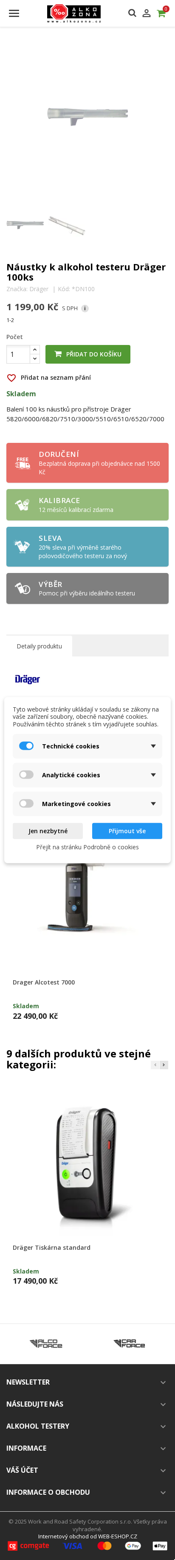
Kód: (64, 289)
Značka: (17, 289)
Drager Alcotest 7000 (44, 982)
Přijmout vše (127, 831)
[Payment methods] (87, 1545)
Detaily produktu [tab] (39, 646)
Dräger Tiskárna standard (51, 1247)
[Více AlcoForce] (45, 1343)
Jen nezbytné (48, 831)
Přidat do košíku (93, 354)
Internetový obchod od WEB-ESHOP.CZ (87, 1536)
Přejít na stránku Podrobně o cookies (87, 847)
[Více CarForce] (129, 1343)
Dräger (38, 289)
